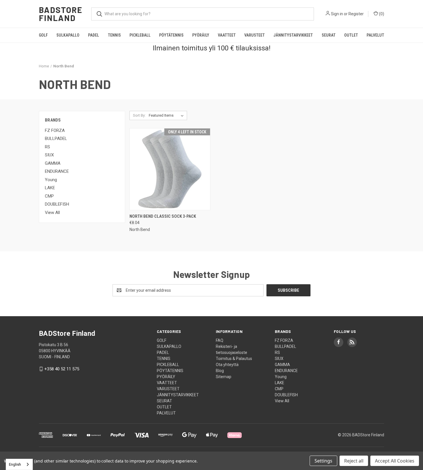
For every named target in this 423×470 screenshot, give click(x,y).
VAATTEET (227, 35)
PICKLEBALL (139, 35)
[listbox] (167, 115)
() (381, 14)
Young (51, 179)
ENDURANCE (57, 171)
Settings (323, 461)
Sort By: (139, 115)
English (15, 464)
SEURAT (329, 35)
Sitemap (223, 376)
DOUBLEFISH (57, 204)
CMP (49, 196)
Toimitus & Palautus (234, 358)
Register (356, 14)
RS (47, 146)
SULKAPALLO (67, 35)
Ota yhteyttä (227, 364)
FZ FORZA (55, 130)
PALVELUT (375, 35)
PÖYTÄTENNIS (171, 35)
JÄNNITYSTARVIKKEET (293, 35)
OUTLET (351, 35)
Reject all (353, 461)
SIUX (49, 155)
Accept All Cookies (394, 461)
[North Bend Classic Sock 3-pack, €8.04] (170, 169)
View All (52, 212)
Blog (220, 370)
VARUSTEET (254, 35)
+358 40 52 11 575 (61, 369)
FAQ (219, 340)
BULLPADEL (56, 138)
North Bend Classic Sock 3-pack (162, 216)
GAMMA (52, 163)
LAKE (50, 187)
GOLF (43, 35)
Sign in (337, 14)
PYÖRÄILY (200, 35)
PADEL (93, 35)
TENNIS (114, 35)
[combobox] (19, 464)
